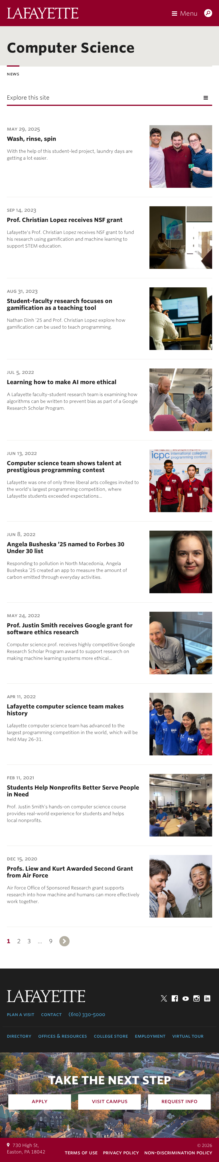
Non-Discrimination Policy (178, 1152)
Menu (188, 13)
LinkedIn (207, 998)
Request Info (179, 1101)
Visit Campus (109, 1101)
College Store (111, 1036)
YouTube (185, 998)
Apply (40, 1101)
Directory (19, 1036)
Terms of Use (81, 1152)
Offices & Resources (62, 1036)
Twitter (164, 998)
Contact (51, 1014)
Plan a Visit (20, 1014)
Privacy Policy (121, 1152)
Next (64, 941)
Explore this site (28, 97)
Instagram (196, 998)
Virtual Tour (188, 1036)
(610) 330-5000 (86, 1014)
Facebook (175, 998)
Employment (150, 1036)
